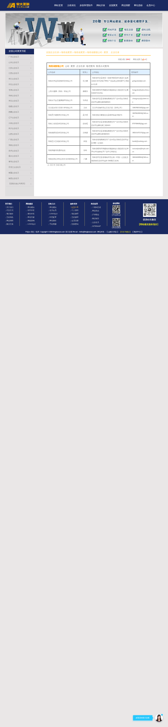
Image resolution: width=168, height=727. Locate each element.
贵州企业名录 (14, 151)
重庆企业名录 (14, 156)
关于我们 (9, 207)
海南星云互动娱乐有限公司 (58, 141)
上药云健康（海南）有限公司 (59, 91)
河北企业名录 (14, 84)
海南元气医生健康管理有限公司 (60, 100)
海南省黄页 (66, 52)
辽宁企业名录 (14, 117)
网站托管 (31, 217)
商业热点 (95, 211)
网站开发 (100, 5)
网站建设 (31, 207)
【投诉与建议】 (125, 232)
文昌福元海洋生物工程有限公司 (60, 108)
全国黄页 (113, 5)
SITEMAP (96, 226)
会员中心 (150, 5)
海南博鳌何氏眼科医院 (56, 150)
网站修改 (53, 220)
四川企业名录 (14, 128)
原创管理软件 (86, 5)
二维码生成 (96, 207)
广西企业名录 (14, 139)
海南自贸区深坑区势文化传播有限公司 (63, 159)
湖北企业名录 (14, 101)
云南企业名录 (14, 123)
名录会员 (53, 210)
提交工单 (75, 207)
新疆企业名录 (14, 173)
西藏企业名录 (14, 112)
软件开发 (31, 210)
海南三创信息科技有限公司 (58, 123)
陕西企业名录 (14, 178)
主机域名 (71, 5)
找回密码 (75, 224)
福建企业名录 (14, 106)
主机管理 (75, 217)
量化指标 (138, 5)
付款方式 (9, 210)
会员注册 (75, 220)
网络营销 (31, 220)
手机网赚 (53, 224)
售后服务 (9, 214)
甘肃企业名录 (14, 90)
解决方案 (9, 224)
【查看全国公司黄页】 (17, 183)
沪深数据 (95, 214)
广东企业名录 (14, 57)
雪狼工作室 (112, 232)
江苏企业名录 (14, 68)
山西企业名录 (14, 134)
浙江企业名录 (14, 79)
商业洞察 (125, 5)
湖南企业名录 (14, 145)
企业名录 (95, 222)
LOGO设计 (32, 224)
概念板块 (95, 218)
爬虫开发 (31, 214)
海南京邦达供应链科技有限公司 (60, 81)
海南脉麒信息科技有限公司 (58, 133)
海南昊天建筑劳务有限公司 (58, 115)
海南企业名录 (14, 95)
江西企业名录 (14, 73)
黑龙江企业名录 (15, 167)
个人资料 (75, 210)
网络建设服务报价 (148, 224)
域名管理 (75, 214)
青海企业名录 (14, 161)
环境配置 (53, 217)
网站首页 (58, 5)
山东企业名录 (14, 62)
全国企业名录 (52, 52)
